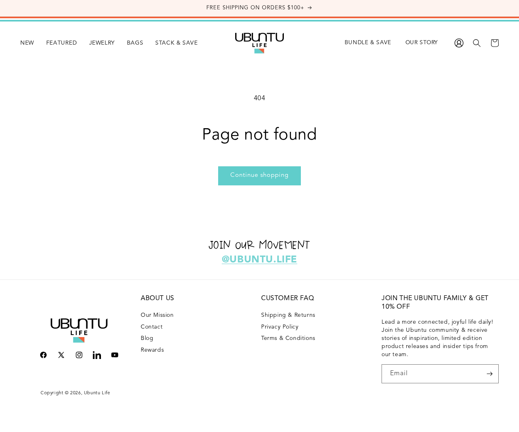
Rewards (152, 350)
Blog (147, 338)
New (27, 43)
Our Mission (157, 315)
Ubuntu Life (97, 393)
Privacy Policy (279, 327)
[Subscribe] (489, 373)
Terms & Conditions (288, 338)
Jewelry (102, 43)
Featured (61, 43)
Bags (135, 43)
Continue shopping (259, 175)
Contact (152, 327)
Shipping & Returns (288, 315)
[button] (27, 43)
